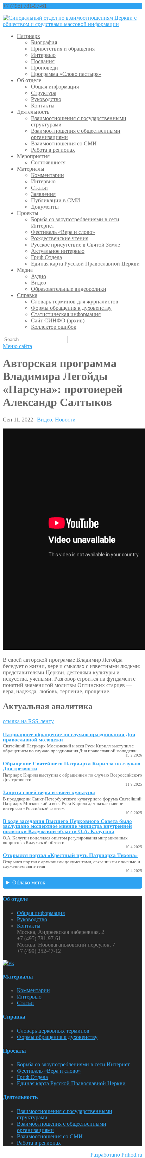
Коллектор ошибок (53, 327)
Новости (65, 420)
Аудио (38, 276)
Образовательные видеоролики (68, 289)
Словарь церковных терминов (53, 1031)
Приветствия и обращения (63, 49)
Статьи (39, 188)
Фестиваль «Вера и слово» (63, 232)
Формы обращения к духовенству (71, 308)
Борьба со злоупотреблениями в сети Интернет (73, 1064)
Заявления (43, 194)
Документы (45, 207)
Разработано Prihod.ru (116, 1155)
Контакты (43, 106)
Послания (43, 61)
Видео (38, 283)
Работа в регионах (53, 150)
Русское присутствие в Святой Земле (75, 245)
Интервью (43, 55)
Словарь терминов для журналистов (74, 302)
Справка (27, 295)
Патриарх (28, 36)
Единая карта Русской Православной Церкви (85, 264)
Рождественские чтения (59, 238)
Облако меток (28, 882)
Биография (44, 42)
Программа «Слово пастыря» (66, 74)
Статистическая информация (66, 314)
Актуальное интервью (57, 251)
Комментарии (47, 175)
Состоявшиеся (48, 162)
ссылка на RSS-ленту (28, 721)
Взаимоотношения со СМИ (64, 143)
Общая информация (55, 87)
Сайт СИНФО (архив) (57, 320)
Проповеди (44, 68)
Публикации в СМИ (55, 200)
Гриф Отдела (46, 257)
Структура (43, 93)
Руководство (46, 99)
